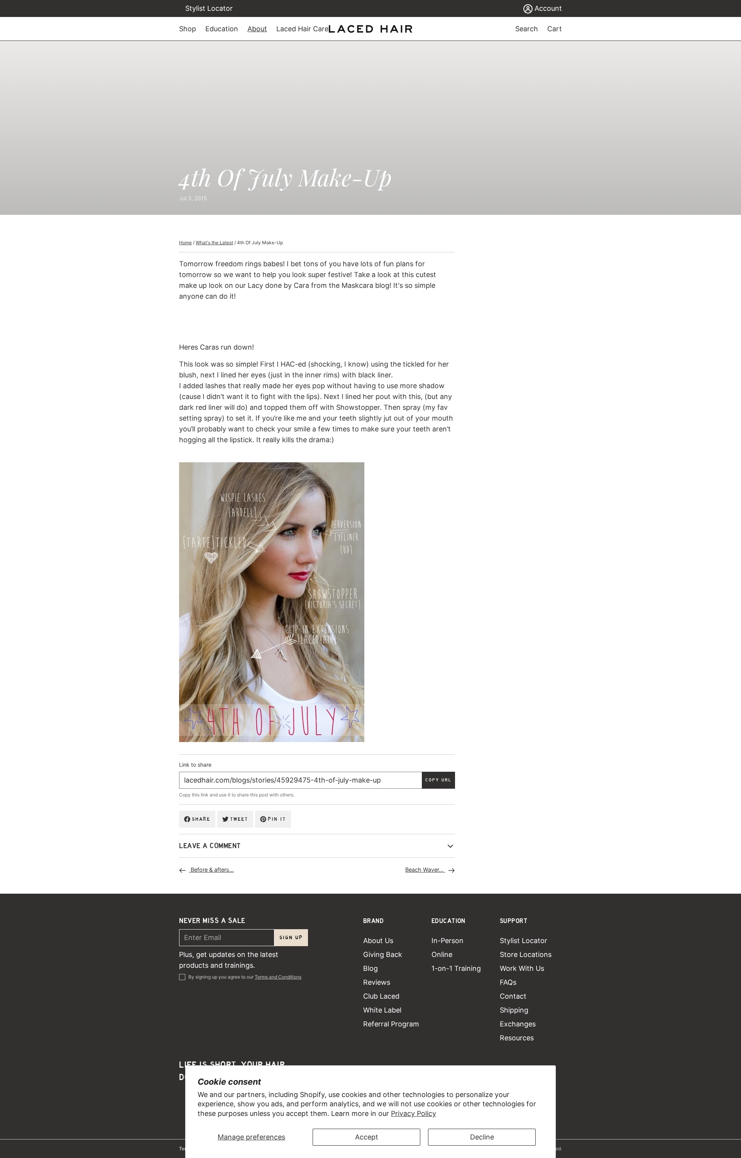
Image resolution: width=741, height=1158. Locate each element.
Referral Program (391, 1024)
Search (526, 29)
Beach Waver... (425, 869)
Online (441, 954)
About (257, 29)
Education (221, 29)
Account (547, 8)
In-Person (447, 941)
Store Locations (526, 954)
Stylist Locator (209, 8)
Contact (513, 996)
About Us (378, 941)
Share (201, 819)
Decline (482, 1137)
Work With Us (522, 968)
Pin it (277, 819)
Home (185, 242)
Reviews (376, 982)
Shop (187, 29)
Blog (370, 968)
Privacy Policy (413, 1113)
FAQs (508, 982)
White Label (382, 1010)
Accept (366, 1137)
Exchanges (518, 1024)
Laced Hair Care (302, 29)
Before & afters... (211, 869)
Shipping (514, 1010)
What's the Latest (214, 242)
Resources (517, 1038)
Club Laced (381, 996)
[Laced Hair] (370, 29)
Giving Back (382, 954)
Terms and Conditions (278, 977)
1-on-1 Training (456, 968)
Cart (554, 29)
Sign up (291, 937)
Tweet (239, 819)
